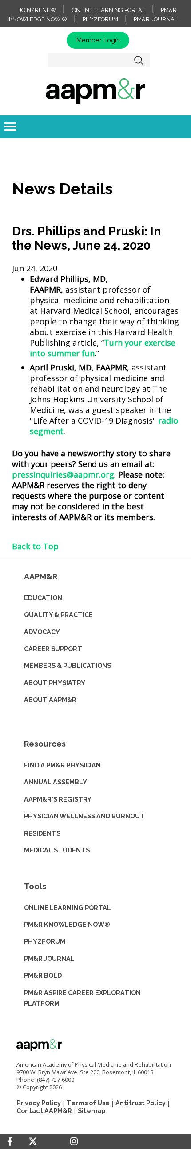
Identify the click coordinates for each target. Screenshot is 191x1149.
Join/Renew (37, 10)
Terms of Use (88, 1103)
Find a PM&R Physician (62, 765)
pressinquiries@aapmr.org (63, 474)
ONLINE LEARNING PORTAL (67, 907)
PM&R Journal (156, 19)
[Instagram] (74, 1141)
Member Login (98, 40)
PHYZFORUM (44, 941)
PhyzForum (100, 19)
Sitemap (91, 1110)
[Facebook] (9, 1141)
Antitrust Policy (140, 1103)
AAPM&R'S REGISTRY (58, 799)
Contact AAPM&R (44, 1110)
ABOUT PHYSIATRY (54, 682)
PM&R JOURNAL (49, 958)
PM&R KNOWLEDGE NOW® (67, 924)
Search (139, 60)
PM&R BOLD (43, 975)
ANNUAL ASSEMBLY (55, 782)
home (95, 91)
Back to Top (35, 546)
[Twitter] (32, 1141)
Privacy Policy (38, 1103)
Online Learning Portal (108, 10)
